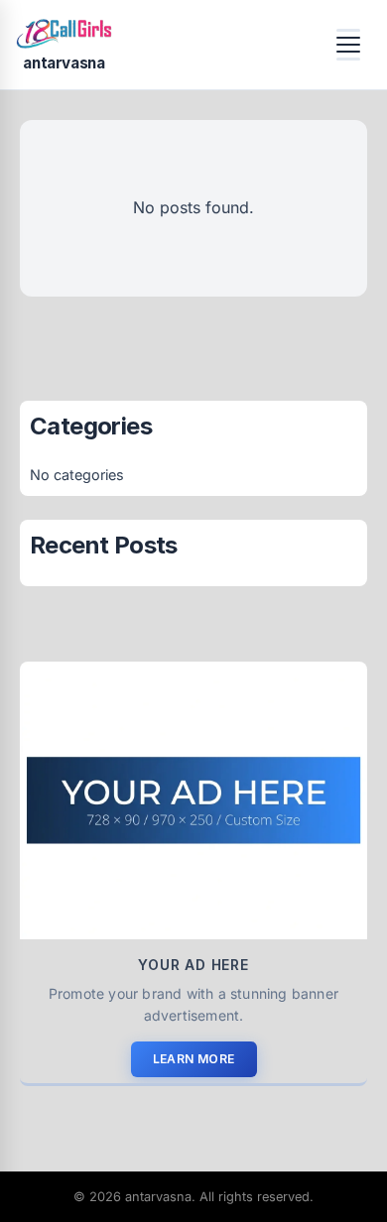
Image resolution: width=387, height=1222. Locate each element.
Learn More (194, 1058)
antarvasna (63, 63)
